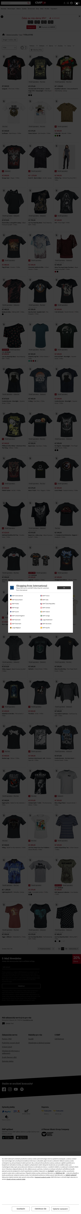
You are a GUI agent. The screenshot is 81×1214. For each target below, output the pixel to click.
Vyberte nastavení (60, 1209)
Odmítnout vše (40, 1209)
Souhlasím (21, 1209)
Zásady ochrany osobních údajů (16, 1179)
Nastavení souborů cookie (42, 1177)
